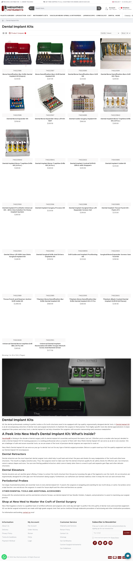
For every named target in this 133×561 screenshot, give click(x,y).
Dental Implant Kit (123, 424)
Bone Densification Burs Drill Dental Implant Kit (50, 75)
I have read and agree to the (106, 537)
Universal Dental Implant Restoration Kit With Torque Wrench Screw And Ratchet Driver (50, 346)
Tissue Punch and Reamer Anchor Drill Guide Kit (17, 300)
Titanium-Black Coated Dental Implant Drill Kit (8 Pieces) (115, 300)
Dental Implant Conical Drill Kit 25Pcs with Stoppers (82, 164)
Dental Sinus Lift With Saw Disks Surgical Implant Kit (17, 255)
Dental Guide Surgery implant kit (83, 119)
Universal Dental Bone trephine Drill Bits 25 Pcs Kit (17, 345)
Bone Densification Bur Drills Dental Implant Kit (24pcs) (17, 75)
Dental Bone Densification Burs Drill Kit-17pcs (115, 75)
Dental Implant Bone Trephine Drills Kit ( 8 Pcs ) (116, 120)
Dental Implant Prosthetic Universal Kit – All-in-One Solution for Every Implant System (17, 210)
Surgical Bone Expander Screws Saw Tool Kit (115, 255)
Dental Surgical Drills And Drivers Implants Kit (50, 255)
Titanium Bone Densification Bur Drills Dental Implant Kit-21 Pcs (82, 300)
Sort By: (103, 33)
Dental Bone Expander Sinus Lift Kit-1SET (50, 120)
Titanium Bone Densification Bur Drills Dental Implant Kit (50, 300)
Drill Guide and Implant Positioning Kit (82, 255)
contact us (26, 512)
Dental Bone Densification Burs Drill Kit (83, 75)
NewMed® (6, 438)
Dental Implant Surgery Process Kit (50, 208)
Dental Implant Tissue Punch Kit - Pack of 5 (115, 209)
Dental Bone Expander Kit (17, 119)
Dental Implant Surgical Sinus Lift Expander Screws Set (83, 209)
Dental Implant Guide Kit (115, 163)
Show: (123, 33)
